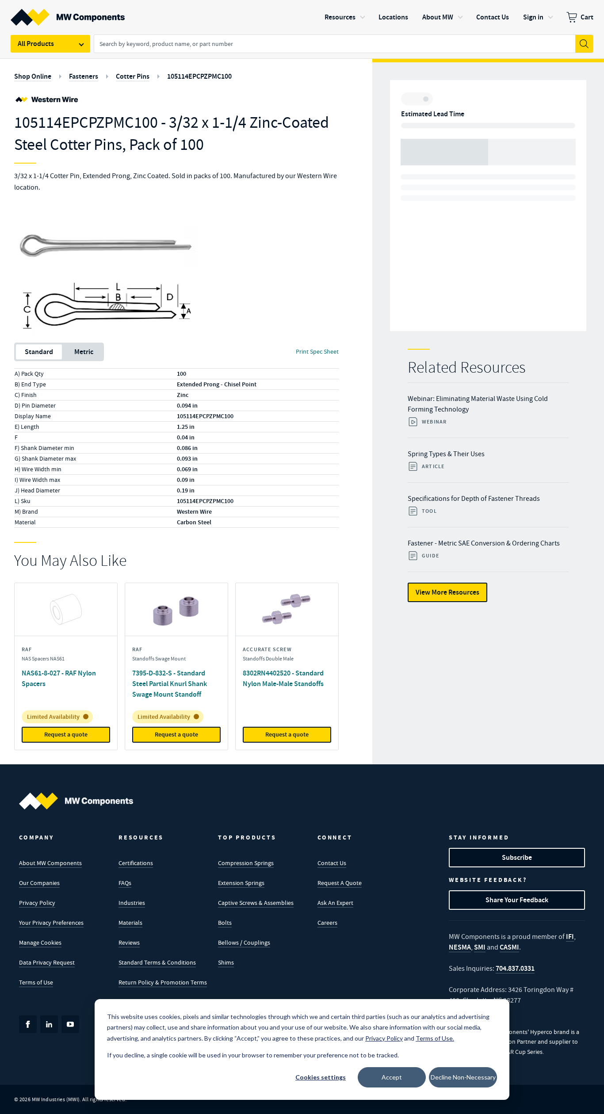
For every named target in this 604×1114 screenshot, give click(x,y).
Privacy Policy (37, 903)
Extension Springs (241, 883)
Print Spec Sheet (317, 351)
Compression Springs (246, 863)
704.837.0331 (515, 968)
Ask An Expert (335, 903)
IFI (570, 936)
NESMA (460, 947)
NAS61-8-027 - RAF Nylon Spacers (59, 678)
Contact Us (331, 863)
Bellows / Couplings (244, 942)
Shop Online (32, 76)
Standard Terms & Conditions (157, 962)
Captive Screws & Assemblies (256, 903)
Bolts (225, 923)
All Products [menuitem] (36, 43)
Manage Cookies (40, 942)
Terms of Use (36, 982)
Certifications (136, 863)
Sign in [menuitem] (533, 17)
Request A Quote (339, 883)
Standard (39, 351)
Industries (132, 903)
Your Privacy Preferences (51, 923)
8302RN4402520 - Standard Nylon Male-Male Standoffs (283, 678)
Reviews (129, 942)
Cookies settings (320, 1077)
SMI (479, 947)
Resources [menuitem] (340, 17)
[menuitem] (579, 17)
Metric (83, 351)
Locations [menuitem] (393, 17)
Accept (392, 1077)
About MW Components (50, 863)
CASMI (509, 947)
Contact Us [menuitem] (492, 17)
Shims (226, 962)
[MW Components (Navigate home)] (76, 801)
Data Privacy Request (47, 962)
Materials (130, 923)
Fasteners (83, 76)
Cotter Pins (132, 76)
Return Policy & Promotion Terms (163, 982)
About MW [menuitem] (437, 17)
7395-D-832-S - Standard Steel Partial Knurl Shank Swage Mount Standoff (169, 683)
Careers (327, 923)
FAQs (125, 883)
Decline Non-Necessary (463, 1077)
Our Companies (39, 883)
